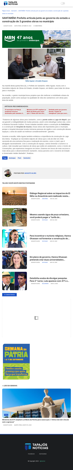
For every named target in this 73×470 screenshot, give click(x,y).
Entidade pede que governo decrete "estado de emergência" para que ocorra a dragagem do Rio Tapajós (58, 111)
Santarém (14, 11)
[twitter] (7, 163)
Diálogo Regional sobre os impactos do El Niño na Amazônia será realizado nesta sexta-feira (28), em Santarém (50, 194)
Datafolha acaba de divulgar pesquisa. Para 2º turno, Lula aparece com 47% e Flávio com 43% (49, 279)
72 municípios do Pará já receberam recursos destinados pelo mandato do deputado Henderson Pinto (14, 111)
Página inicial (6, 11)
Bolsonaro (45, 283)
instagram (42, 454)
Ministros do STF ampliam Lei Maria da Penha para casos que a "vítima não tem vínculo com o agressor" (36, 111)
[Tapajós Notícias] (10, 5)
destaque (12, 158)
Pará (19, 158)
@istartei (42, 461)
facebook (31, 454)
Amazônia (45, 198)
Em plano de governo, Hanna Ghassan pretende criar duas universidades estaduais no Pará (48, 258)
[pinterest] (15, 163)
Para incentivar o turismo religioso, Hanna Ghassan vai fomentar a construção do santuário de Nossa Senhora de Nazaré (50, 237)
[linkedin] (19, 163)
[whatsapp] (11, 163)
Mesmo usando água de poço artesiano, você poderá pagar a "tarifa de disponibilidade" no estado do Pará (49, 216)
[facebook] (4, 163)
